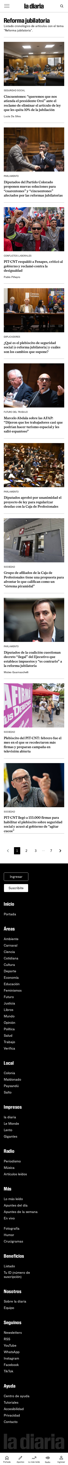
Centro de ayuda (16, 1396)
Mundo (9, 1016)
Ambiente (11, 939)
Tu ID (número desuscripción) (17, 1275)
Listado (9, 1266)
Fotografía (11, 1228)
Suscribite (16, 888)
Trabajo (9, 1042)
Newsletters (13, 1333)
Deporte (10, 971)
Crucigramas (13, 1241)
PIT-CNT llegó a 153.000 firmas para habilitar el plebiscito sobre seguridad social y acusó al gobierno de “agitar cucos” (33, 824)
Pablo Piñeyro (12, 277)
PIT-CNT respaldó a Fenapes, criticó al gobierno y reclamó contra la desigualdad (33, 266)
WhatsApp (11, 1352)
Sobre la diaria (15, 1301)
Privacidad (12, 1415)
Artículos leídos (15, 1174)
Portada (10, 914)
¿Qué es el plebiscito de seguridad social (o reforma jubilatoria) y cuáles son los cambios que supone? (32, 347)
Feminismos (13, 990)
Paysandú (11, 1086)
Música (9, 1168)
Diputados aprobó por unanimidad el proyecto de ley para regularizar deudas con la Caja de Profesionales (32, 502)
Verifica (9, 1048)
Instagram (11, 1358)
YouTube (10, 1345)
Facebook (11, 1365)
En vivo (9, 1218)
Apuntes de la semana (21, 1212)
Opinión (9, 1023)
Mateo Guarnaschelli (16, 672)
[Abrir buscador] (61, 6)
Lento (8, 1130)
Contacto (11, 1422)
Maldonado (12, 1079)
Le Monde (11, 1124)
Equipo (9, 1308)
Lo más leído (13, 1199)
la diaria (10, 1117)
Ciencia (9, 952)
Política (9, 1029)
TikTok (8, 1371)
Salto (8, 1092)
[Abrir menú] (7, 6)
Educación (12, 984)
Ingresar (16, 877)
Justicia (9, 1003)
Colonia (9, 1073)
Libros (8, 1010)
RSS (7, 1339)
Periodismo (12, 1161)
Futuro (9, 997)
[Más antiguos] (60, 851)
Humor (9, 1235)
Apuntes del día (16, 1205)
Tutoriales (11, 1402)
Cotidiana (11, 958)
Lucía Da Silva (12, 116)
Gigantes (10, 1136)
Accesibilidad (14, 1409)
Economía (11, 978)
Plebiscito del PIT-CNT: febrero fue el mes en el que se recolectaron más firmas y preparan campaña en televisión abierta (32, 744)
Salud (8, 1035)
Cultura (9, 965)
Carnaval (10, 945)
